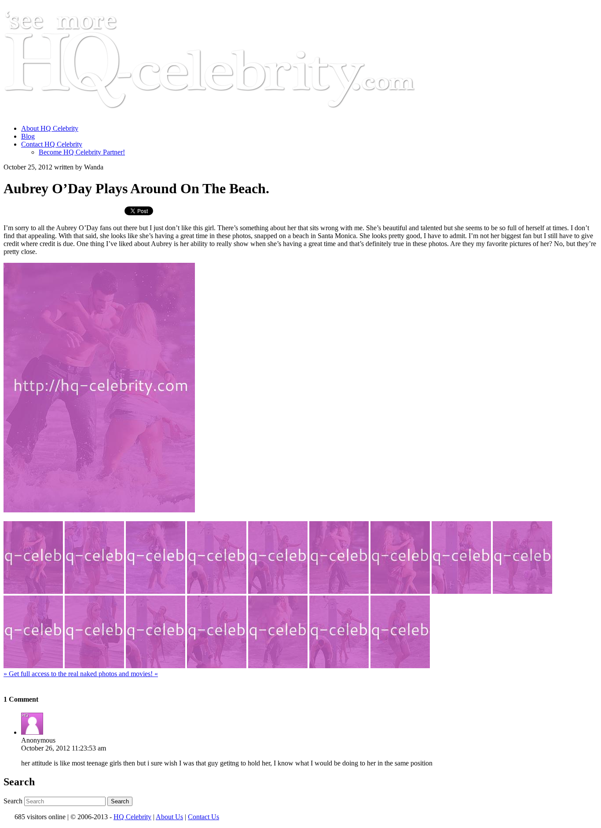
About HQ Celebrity (49, 128)
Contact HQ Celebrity (51, 144)
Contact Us (203, 817)
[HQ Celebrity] (226, 113)
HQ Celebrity (132, 817)
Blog (28, 136)
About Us (169, 817)
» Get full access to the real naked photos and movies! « (81, 673)
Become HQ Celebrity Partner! (82, 152)
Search (13, 801)
